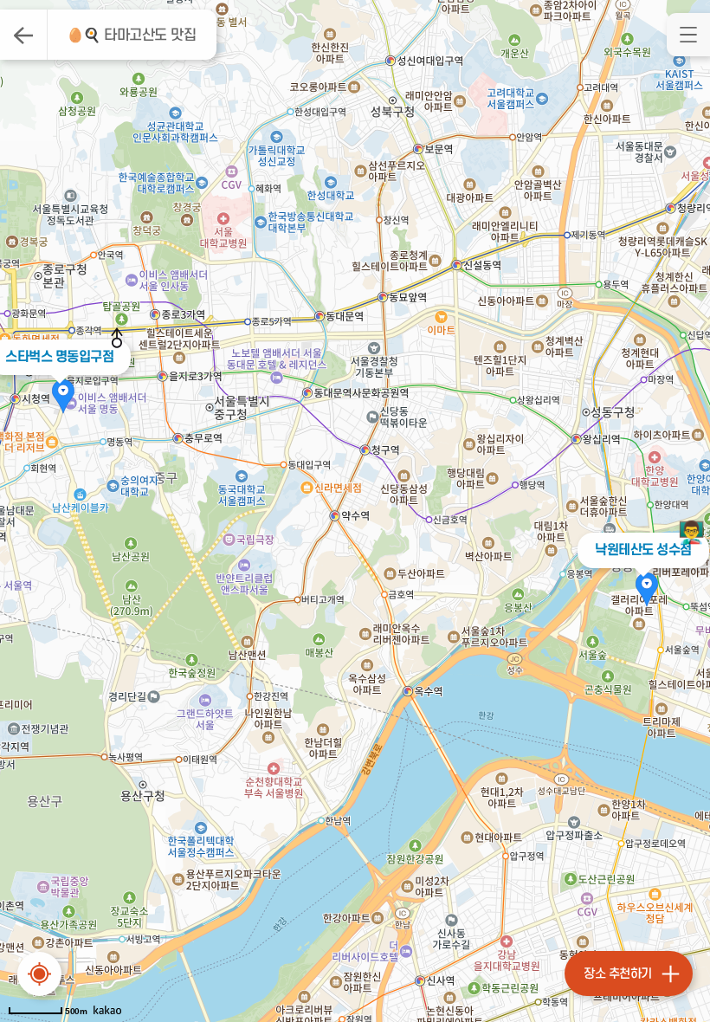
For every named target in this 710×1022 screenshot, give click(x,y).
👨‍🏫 (691, 532)
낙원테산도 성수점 (643, 550)
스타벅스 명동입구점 (59, 357)
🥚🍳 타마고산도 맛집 (132, 35)
